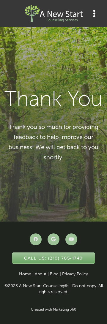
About (40, 274)
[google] (53, 239)
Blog (54, 274)
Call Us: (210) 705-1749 (53, 258)
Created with (53, 309)
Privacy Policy (75, 274)
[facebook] (36, 239)
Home (25, 274)
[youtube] (71, 239)
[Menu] (94, 13)
